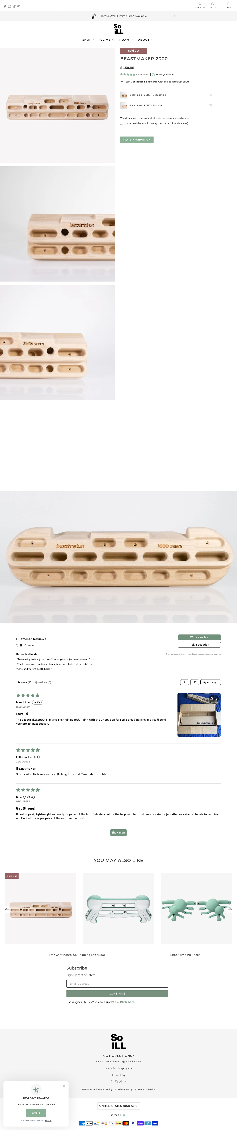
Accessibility (118, 1075)
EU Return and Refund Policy (97, 1089)
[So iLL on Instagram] (10, 6)
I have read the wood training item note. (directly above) (156, 123)
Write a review (199, 637)
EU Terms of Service (145, 1089)
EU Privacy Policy (123, 1089)
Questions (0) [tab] (43, 682)
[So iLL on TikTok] (15, 6)
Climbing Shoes (177, 954)
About (144, 39)
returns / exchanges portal (119, 1068)
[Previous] (62, 16)
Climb (105, 39)
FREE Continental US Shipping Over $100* (123, 16)
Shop (87, 39)
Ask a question (199, 645)
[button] (127, 74)
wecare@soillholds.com (128, 1061)
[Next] (174, 16)
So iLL (122, 1115)
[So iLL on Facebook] (5, 6)
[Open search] (184, 682)
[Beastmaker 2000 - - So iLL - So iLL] (57, 105)
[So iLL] (118, 29)
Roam (124, 39)
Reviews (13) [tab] (25, 682)
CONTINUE (117, 993)
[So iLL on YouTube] (19, 6)
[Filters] (194, 682)
